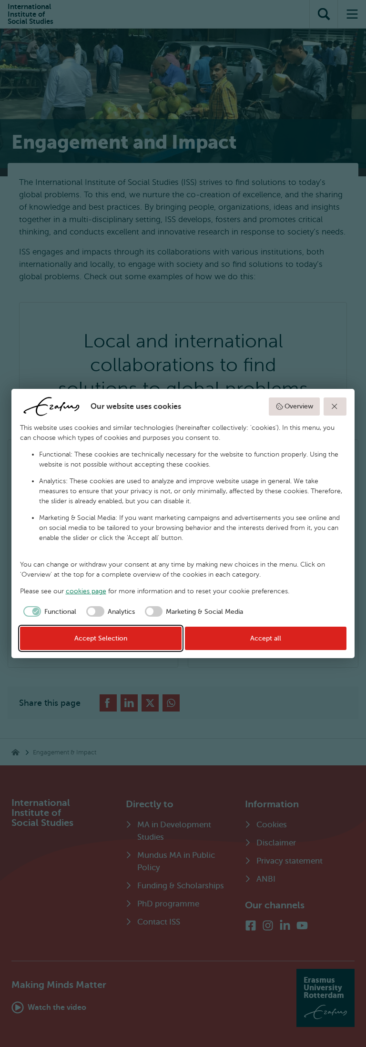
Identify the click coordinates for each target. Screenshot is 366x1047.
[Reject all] (335, 406)
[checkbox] (48, 611)
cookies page (86, 591)
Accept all (265, 638)
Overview (299, 406)
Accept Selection (100, 638)
